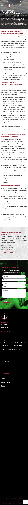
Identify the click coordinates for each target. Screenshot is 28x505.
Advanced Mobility (11, 10)
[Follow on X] (6, 1)
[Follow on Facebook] (4, 1)
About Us (17, 349)
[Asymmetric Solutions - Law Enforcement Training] (14, 5)
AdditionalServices (7, 349)
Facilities (17, 352)
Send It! (6, 301)
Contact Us (14, 1)
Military (3, 342)
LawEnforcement (19, 342)
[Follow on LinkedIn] (7, 1)
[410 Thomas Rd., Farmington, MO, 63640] (18, 1)
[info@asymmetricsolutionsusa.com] (20, 1)
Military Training (4, 10)
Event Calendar (6, 376)
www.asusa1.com (10, 249)
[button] (2, 5)
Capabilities (4, 352)
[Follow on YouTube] (10, 332)
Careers (3, 378)
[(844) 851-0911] (23, 1)
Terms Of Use (18, 498)
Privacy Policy (10, 498)
